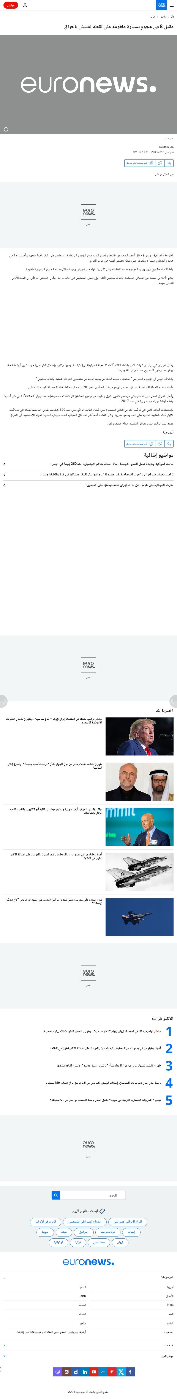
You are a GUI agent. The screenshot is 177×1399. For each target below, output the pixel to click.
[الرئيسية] (172, 17)
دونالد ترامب (108, 1232)
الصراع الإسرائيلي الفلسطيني (84, 1221)
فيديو (170, 1323)
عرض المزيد (167, 1356)
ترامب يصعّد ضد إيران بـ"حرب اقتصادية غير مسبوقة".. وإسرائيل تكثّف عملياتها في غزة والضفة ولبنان (107, 475)
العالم (152, 17)
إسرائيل (83, 1232)
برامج (83, 1323)
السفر (171, 1314)
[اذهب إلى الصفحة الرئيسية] (161, 5)
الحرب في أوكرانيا (45, 1221)
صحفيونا (169, 1332)
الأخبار (163, 17)
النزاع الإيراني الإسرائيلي (128, 1221)
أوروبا (170, 1287)
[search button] (56, 1195)
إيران (120, 1242)
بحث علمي (99, 1242)
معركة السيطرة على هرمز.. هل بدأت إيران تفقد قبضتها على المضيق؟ (129, 485)
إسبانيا (131, 1232)
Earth (82, 1296)
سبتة (64, 1232)
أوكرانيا (58, 1242)
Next (170, 1305)
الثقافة (82, 1314)
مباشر (11, 5)
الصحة (82, 1305)
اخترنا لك (165, 710)
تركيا (78, 1242)
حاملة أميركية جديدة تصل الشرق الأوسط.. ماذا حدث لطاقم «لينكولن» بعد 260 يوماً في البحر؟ (112, 464)
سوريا (45, 1232)
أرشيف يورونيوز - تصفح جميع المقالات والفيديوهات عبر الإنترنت (51, 1332)
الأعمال (170, 1296)
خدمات (169, 1345)
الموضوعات (167, 1277)
